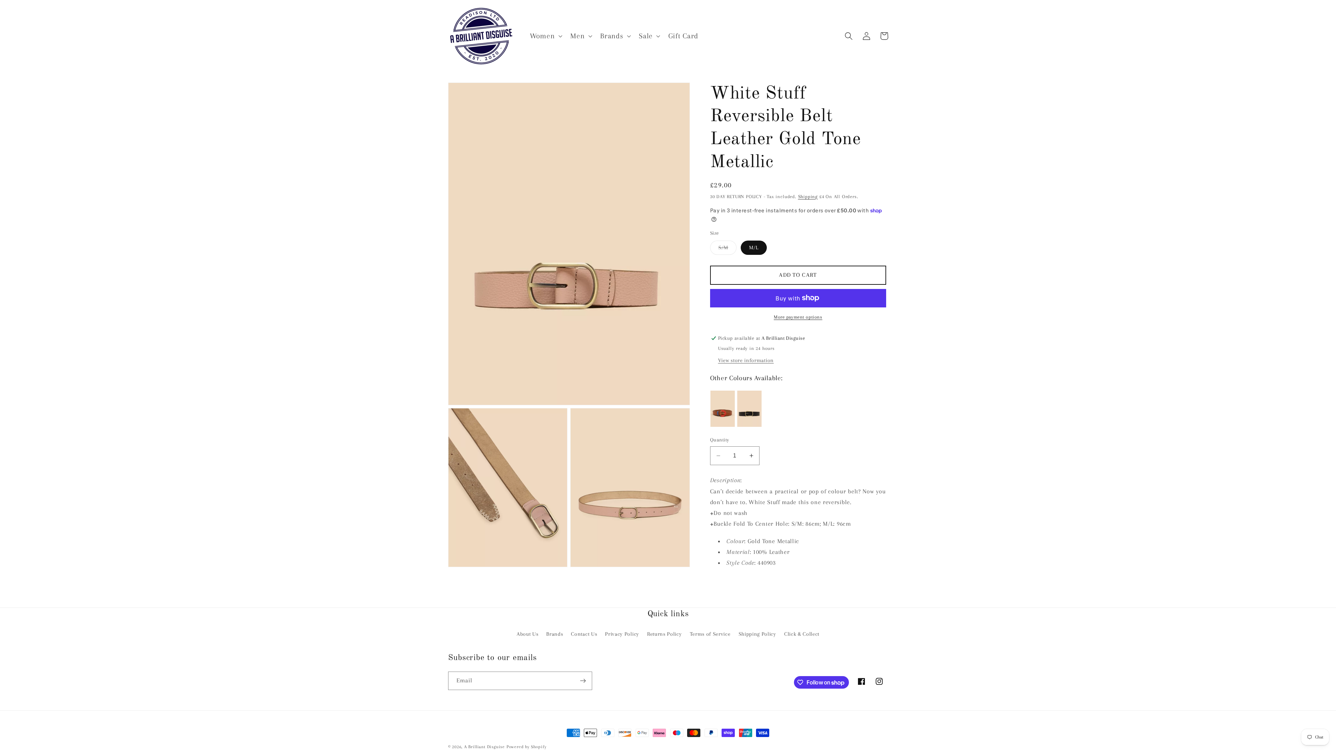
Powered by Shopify (527, 746)
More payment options (798, 317)
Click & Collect (801, 634)
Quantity (719, 439)
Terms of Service (710, 634)
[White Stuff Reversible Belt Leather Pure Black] (749, 408)
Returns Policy (664, 634)
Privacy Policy (622, 634)
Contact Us (584, 634)
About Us (528, 634)
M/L (753, 247)
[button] (545, 36)
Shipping (808, 196)
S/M (727, 249)
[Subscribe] (583, 681)
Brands (554, 634)
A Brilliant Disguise (484, 746)
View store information (746, 360)
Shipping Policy (757, 634)
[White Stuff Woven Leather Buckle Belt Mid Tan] (722, 408)
